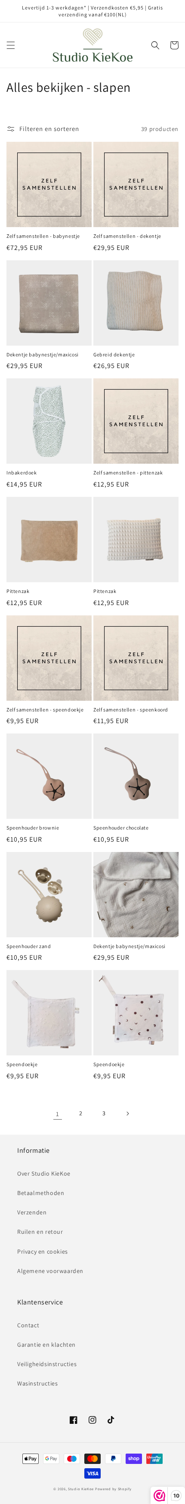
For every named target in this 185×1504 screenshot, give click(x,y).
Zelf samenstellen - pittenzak (128, 472)
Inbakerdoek (21, 472)
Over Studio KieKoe (44, 1173)
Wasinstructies (37, 1383)
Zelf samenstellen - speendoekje (45, 709)
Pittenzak (17, 591)
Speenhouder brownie (32, 827)
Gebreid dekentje (114, 354)
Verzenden (31, 1212)
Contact (28, 1325)
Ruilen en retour (40, 1232)
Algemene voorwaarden (50, 1271)
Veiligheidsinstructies (47, 1364)
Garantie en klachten (46, 1344)
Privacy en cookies (42, 1251)
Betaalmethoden (40, 1193)
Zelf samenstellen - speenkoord (130, 709)
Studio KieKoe (81, 1488)
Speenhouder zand (28, 946)
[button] (10, 45)
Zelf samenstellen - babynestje (43, 236)
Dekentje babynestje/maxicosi (42, 354)
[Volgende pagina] (127, 1113)
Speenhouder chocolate (121, 827)
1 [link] (57, 1114)
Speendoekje (22, 1064)
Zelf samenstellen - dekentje (127, 236)
